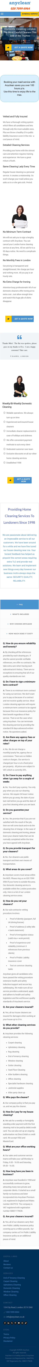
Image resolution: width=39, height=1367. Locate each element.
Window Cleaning (10, 1291)
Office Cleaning (9, 1295)
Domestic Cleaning (11, 1288)
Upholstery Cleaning (12, 1285)
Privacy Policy (9, 1338)
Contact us (8, 1268)
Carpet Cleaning (10, 1281)
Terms (6, 1334)
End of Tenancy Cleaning (14, 1278)
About (6, 1261)
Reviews (7, 1264)
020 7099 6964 (12, 1312)
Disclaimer (8, 1341)
